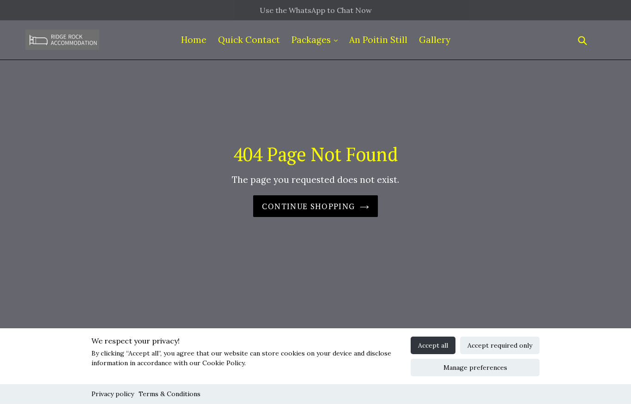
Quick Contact (249, 39)
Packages (312, 39)
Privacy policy (112, 394)
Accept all (433, 345)
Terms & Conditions (169, 394)
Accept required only (499, 345)
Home (193, 39)
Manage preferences (475, 367)
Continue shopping (308, 206)
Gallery (434, 39)
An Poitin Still (378, 39)
